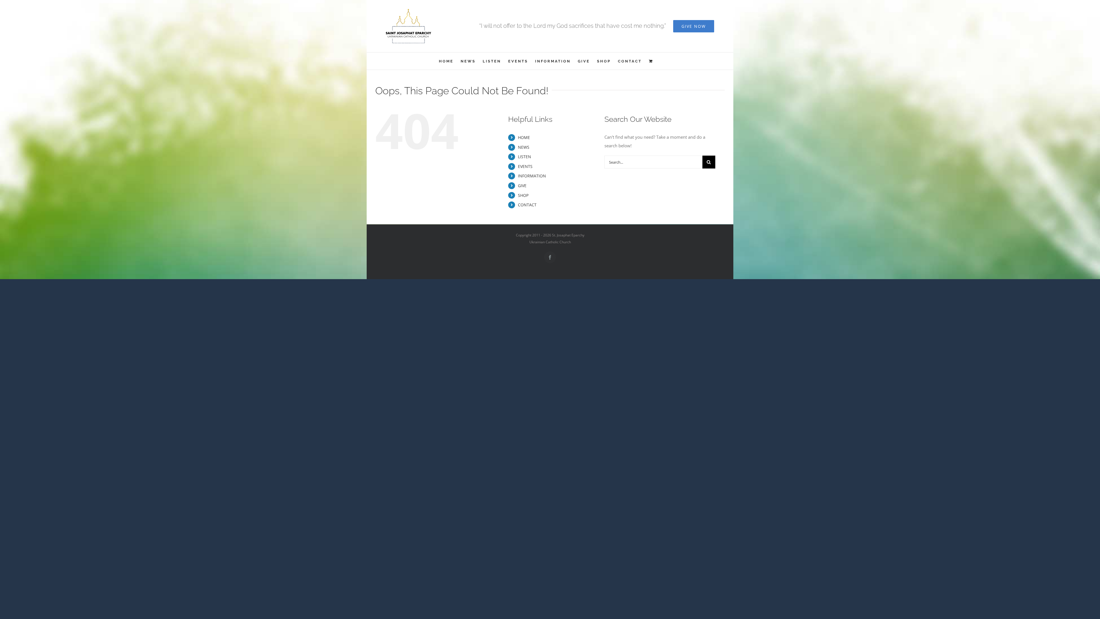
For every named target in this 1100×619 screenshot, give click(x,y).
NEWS (523, 147)
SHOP (523, 195)
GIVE (522, 185)
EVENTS (525, 166)
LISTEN (524, 156)
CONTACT (527, 204)
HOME (524, 137)
